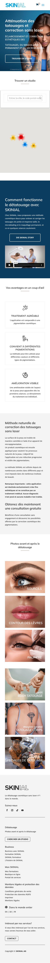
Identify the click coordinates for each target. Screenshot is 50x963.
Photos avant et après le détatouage (20, 831)
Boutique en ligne (12, 874)
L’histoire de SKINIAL (14, 860)
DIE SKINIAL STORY (25, 237)
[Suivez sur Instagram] (12, 810)
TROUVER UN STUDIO (22, 58)
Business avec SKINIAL (14, 851)
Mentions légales (12, 900)
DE (10, 912)
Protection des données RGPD (18, 894)
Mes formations (11, 871)
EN (6, 912)
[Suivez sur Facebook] (7, 810)
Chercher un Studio (17, 839)
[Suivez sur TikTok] (17, 810)
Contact (11, 938)
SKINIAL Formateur (13, 857)
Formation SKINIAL (13, 854)
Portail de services (13, 877)
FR (15, 912)
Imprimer (9, 897)
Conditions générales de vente (18, 891)
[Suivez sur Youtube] (22, 810)
